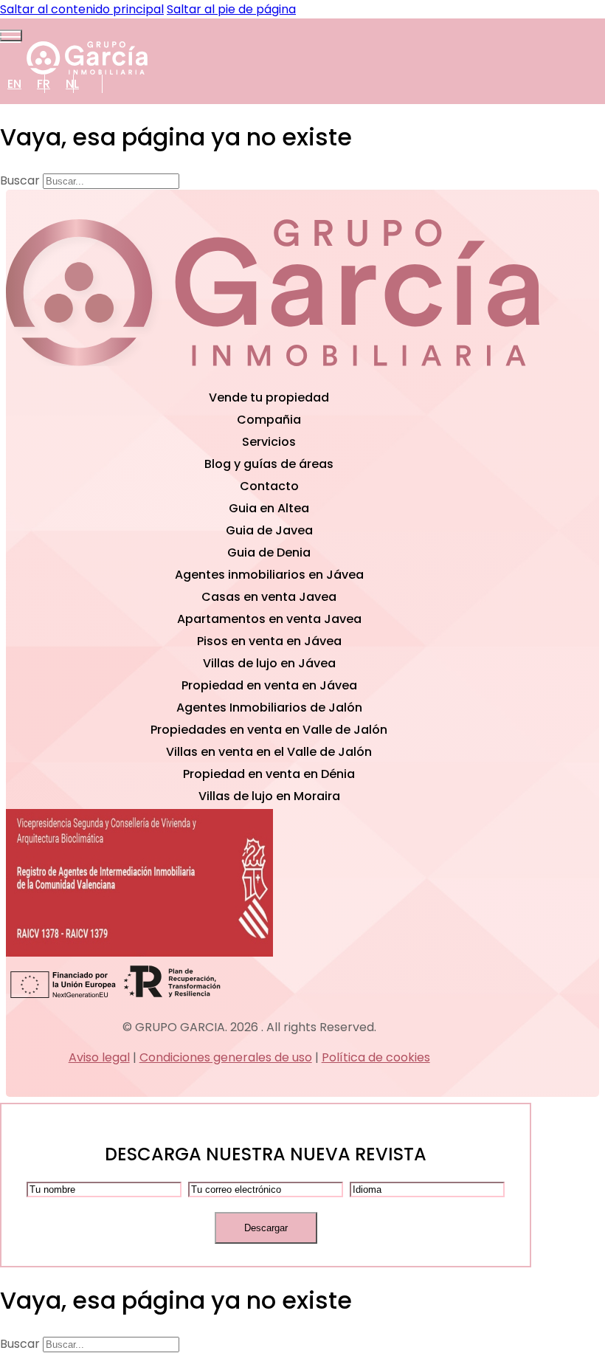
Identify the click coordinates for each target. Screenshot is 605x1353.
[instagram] (450, 377)
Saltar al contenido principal (82, 9)
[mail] (95, 377)
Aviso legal (99, 1057)
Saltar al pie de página (231, 9)
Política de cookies (376, 1057)
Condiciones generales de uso (225, 1057)
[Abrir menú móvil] (11, 35)
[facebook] (273, 377)
